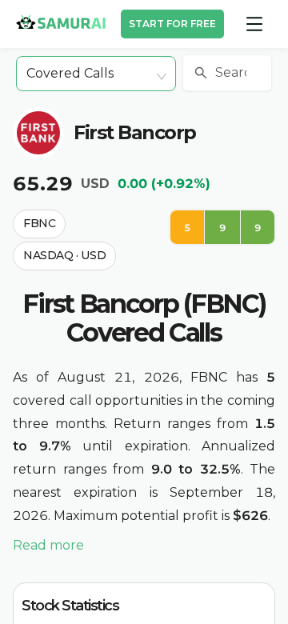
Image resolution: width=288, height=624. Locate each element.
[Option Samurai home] (61, 21)
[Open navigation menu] (254, 24)
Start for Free (172, 24)
